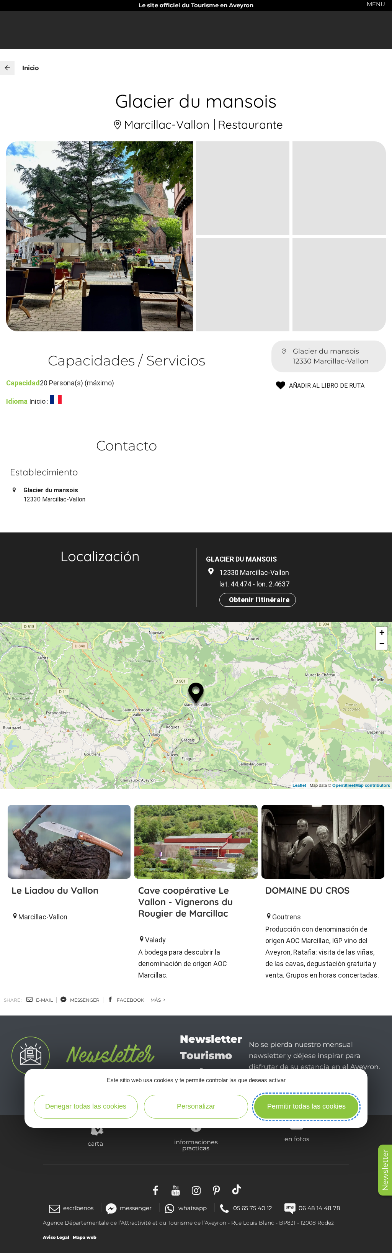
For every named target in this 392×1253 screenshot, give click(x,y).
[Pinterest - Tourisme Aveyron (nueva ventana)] (216, 1189)
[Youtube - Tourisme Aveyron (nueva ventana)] (176, 1189)
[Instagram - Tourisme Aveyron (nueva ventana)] (196, 1189)
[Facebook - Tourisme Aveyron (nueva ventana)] (155, 1189)
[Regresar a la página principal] (7, 68)
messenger (84, 1000)
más (156, 1000)
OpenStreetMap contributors (361, 785)
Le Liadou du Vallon (54, 890)
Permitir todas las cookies (306, 1106)
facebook (130, 1000)
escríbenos (78, 1208)
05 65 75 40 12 (252, 1208)
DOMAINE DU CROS (307, 890)
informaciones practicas (196, 1144)
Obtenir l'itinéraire (259, 600)
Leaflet (299, 785)
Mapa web (84, 1237)
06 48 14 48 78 (319, 1208)
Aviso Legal (56, 1237)
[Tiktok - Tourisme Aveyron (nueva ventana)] (236, 1189)
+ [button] (381, 632)
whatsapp (192, 1208)
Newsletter (385, 1170)
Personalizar (196, 1106)
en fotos (296, 1138)
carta (95, 1143)
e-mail (44, 1000)
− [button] (381, 644)
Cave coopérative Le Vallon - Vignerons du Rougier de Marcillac (185, 901)
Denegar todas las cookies (85, 1106)
